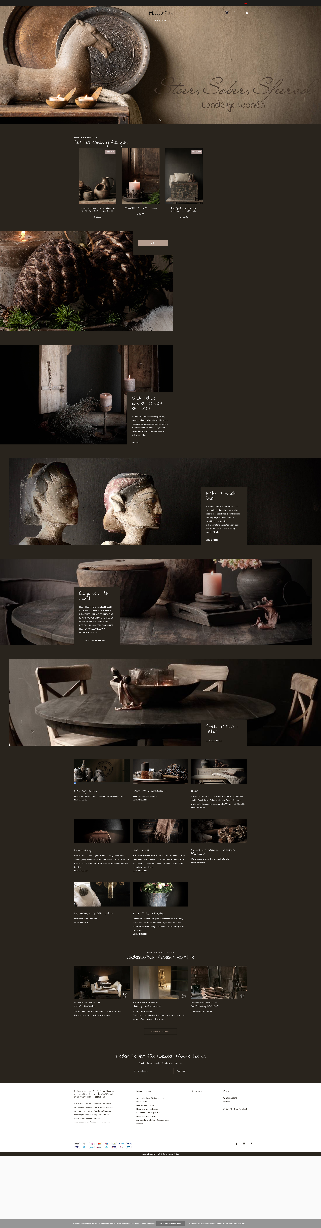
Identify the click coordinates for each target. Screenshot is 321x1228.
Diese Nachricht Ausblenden (170, 1223)
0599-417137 (231, 1098)
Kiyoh (178, 1154)
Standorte (197, 1092)
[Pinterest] (251, 1144)
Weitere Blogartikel (160, 1031)
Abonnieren (181, 1071)
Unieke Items (212, 540)
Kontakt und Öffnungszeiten (148, 1113)
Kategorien (160, 20)
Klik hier (136, 443)
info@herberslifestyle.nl (236, 1109)
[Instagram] (244, 1144)
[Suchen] (240, 12)
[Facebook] (236, 1144)
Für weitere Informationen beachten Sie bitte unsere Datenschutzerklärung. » (217, 1223)
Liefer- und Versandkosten (147, 1109)
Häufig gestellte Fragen (146, 1116)
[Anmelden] (234, 12)
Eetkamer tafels (214, 741)
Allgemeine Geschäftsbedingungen (150, 1098)
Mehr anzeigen (81, 800)
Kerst (152, 243)
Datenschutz (141, 1102)
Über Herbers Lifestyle (145, 1105)
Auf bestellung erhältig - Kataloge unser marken (152, 1122)
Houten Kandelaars (95, 640)
